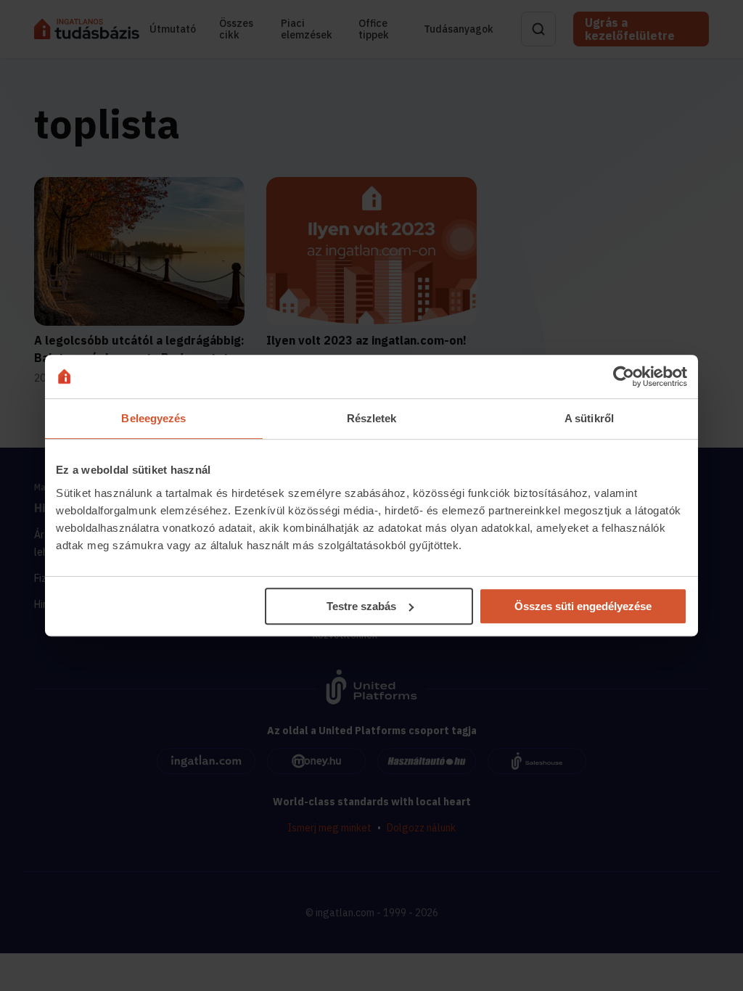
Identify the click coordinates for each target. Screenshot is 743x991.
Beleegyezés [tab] (153, 418)
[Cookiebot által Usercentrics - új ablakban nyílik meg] (623, 376)
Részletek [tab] (372, 418)
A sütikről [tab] (589, 418)
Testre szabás (361, 606)
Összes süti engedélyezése (583, 606)
